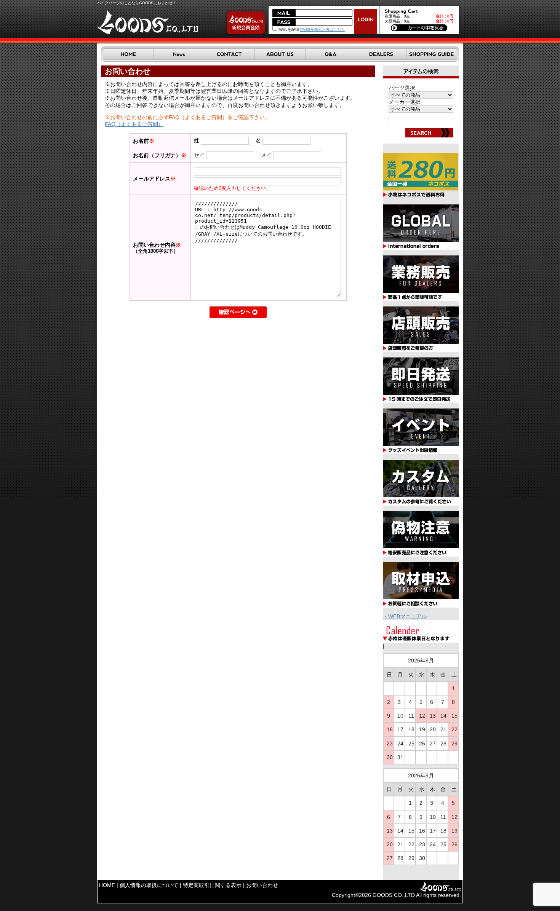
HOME (107, 885)
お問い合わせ (262, 885)
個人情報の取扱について (149, 885)
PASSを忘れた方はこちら (322, 29)
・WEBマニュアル (405, 616)
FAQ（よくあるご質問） (134, 124)
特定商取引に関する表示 (212, 885)
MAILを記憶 (288, 29)
